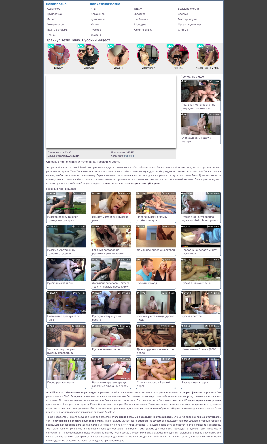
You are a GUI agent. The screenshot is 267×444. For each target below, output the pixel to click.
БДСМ (138, 8)
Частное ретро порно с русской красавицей (62, 351)
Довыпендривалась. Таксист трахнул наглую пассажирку (110, 285)
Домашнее (98, 13)
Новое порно (56, 4)
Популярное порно (105, 4)
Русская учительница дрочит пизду (155, 318)
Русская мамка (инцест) (107, 349)
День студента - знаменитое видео (155, 351)
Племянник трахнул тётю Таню (63, 318)
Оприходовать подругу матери (196, 139)
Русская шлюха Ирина (196, 283)
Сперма (183, 29)
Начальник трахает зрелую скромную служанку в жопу (110, 384)
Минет (95, 24)
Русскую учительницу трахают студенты (61, 251)
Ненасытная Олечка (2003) (199, 349)
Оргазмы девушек (190, 24)
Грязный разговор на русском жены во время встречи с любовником (108, 253)
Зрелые (183, 13)
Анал (94, 8)
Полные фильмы (57, 29)
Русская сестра (192, 316)
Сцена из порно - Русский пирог (153, 384)
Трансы (52, 35)
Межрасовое (55, 24)
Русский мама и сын (60, 283)
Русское (96, 29)
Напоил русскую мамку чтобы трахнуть (152, 218)
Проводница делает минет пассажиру (199, 251)
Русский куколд (147, 283)
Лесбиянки (141, 19)
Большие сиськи (188, 8)
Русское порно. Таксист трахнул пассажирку (62, 218)
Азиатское (53, 8)
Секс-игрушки (143, 29)
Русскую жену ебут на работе (106, 318)
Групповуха (54, 13)
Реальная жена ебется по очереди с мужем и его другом (198, 108)
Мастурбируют (187, 19)
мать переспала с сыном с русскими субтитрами (132, 183)
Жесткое (140, 13)
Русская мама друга (195, 382)
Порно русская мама (60, 382)
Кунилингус (98, 19)
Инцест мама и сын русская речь (110, 218)
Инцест (52, 19)
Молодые (140, 24)
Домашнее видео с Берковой (156, 249)
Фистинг (96, 35)
